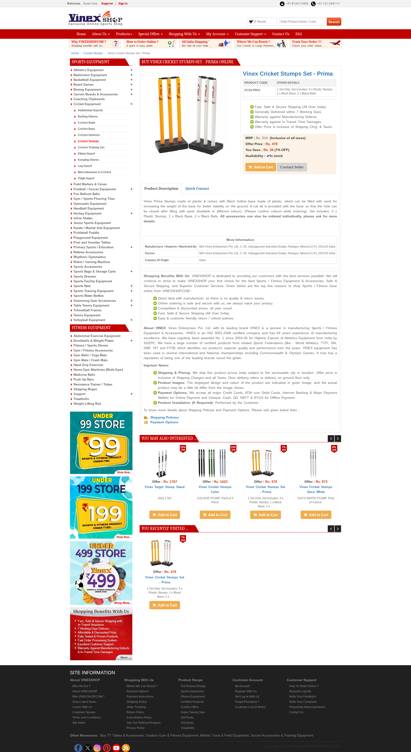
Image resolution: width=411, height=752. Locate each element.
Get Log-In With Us (247, 696)
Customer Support (249, 34)
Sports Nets (82, 286)
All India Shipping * (196, 43)
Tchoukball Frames (87, 310)
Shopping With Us (183, 34)
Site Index (78, 722)
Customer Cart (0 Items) (250, 707)
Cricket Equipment (87, 104)
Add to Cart (263, 167)
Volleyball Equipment (89, 320)
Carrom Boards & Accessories (95, 94)
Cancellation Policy (139, 717)
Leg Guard (85, 166)
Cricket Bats (86, 129)
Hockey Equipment (87, 213)
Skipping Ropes (85, 389)
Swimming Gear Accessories (94, 301)
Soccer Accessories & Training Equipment (282, 735)
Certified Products (192, 701)
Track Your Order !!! (308, 43)
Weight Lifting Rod (87, 403)
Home (81, 34)
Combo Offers (190, 707)
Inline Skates (83, 218)
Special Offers (149, 34)
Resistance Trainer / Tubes (92, 384)
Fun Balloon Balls (86, 194)
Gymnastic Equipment (89, 203)
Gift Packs (187, 717)
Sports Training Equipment (93, 291)
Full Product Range (193, 686)
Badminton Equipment (90, 75)
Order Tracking (136, 707)
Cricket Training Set (91, 147)
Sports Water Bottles (88, 296)
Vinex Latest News (84, 701)
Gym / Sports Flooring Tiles (94, 198)
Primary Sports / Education (93, 247)
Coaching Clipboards (89, 99)
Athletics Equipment (88, 70)
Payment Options (138, 691)
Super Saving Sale (193, 712)
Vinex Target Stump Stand (165, 487)
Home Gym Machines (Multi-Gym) (98, 369)
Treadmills (81, 399)
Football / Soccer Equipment (94, 189)
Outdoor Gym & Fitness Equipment (172, 735)
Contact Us (280, 34)
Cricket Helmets (89, 135)
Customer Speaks (83, 712)
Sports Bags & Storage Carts (94, 271)
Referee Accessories (88, 252)
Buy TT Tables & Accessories (122, 735)
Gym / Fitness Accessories (93, 350)
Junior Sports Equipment (92, 223)
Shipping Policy (137, 701)
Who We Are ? (81, 686)
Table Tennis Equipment (91, 305)
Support (79, 394)
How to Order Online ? (142, 43)
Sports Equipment (192, 691)
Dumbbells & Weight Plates (93, 340)
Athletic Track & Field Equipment (224, 735)
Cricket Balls (86, 122)
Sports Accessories (87, 267)
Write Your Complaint (303, 701)
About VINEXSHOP (84, 691)
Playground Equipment (90, 237)
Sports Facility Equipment (92, 281)
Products (123, 34)
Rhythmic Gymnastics (89, 257)
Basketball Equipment (89, 80)
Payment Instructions (140, 696)
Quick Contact (197, 188)
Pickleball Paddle (86, 232)
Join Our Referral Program (144, 722)
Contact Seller (292, 167)
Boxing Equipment (87, 89)
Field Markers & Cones (90, 184)
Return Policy (135, 712)
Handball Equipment (88, 208)
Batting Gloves (88, 116)
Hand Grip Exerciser (88, 365)
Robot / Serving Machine (91, 262)
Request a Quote (300, 691)
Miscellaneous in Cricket (94, 172)
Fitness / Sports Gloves (90, 345)
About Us (100, 34)
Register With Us (246, 691)
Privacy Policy (136, 728)
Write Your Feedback (302, 696)
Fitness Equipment (193, 696)
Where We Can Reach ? (256, 43)
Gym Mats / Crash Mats (90, 360)
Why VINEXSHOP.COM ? (88, 43)
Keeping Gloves (88, 159)
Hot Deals (187, 722)
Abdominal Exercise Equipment (96, 336)
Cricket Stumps (93, 53)
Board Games (83, 84)
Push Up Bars (83, 379)
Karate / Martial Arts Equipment (96, 228)
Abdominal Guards (90, 110)
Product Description (161, 188)
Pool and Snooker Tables (92, 242)
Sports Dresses (84, 276)
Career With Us (82, 707)
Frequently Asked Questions (307, 707)
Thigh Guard (86, 178)
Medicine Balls (84, 374)
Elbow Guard (86, 153)
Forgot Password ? (247, 701)
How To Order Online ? (304, 686)
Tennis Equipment (86, 315)
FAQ (298, 34)
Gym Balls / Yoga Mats (90, 355)
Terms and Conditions (86, 717)
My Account (216, 34)
